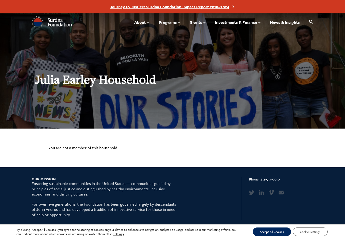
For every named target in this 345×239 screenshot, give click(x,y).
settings (118, 234)
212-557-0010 (270, 179)
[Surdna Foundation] (52, 22)
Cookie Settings (310, 231)
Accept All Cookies (272, 231)
